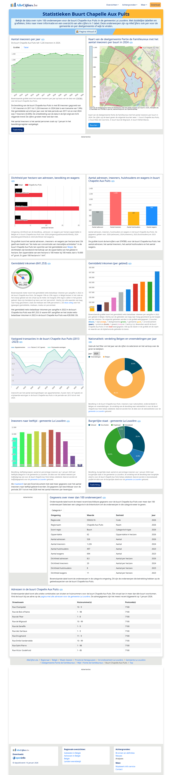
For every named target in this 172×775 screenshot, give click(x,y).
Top (131, 662)
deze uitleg (68, 303)
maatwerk (18, 484)
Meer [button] (143, 5)
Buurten (93, 125)
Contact (119, 769)
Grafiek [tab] (16, 47)
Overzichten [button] (111, 5)
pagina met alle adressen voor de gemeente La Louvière (65, 596)
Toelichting (17, 129)
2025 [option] (96, 353)
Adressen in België (72, 755)
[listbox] (96, 353)
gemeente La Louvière (96, 411)
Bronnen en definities (125, 753)
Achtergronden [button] (129, 5)
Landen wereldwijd (72, 761)
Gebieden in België (72, 753)
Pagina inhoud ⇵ (87, 31)
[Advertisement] (86, 156)
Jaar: (90, 353)
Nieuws (119, 755)
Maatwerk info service (125, 766)
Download (155, 5)
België (70, 247)
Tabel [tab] (26, 47)
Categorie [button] (56, 510)
